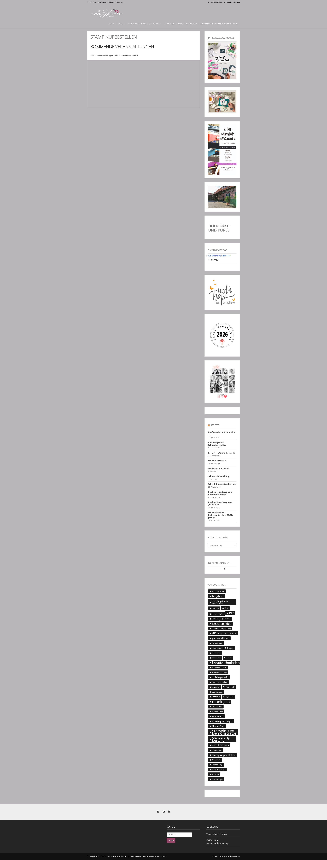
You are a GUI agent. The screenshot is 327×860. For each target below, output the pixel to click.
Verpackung (217, 764)
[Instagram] (224, 569)
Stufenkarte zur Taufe (218, 468)
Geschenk (227, 619)
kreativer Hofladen (219, 667)
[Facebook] (220, 569)
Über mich (169, 23)
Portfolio (154, 23)
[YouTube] (169, 811)
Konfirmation (216, 658)
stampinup (216, 750)
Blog (120, 23)
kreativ (229, 658)
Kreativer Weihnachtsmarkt (221, 453)
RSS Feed (215, 425)
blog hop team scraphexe (220, 602)
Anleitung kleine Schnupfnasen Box (217, 443)
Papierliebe (230, 697)
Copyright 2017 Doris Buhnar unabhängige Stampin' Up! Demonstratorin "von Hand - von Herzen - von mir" (127, 856)
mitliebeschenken (219, 682)
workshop (215, 774)
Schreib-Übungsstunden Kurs (222, 484)
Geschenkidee (221, 624)
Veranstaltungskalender (216, 834)
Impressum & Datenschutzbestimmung (219, 23)
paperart (216, 687)
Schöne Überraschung (218, 476)
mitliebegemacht (220, 677)
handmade (216, 648)
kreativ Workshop (219, 672)
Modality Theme (217, 856)
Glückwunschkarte (224, 633)
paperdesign (217, 692)
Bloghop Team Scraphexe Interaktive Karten (220, 493)
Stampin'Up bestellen (221, 739)
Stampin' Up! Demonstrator (224, 732)
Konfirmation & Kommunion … (221, 433)
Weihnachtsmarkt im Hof (219, 255)
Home (111, 23)
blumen (215, 608)
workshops (217, 779)
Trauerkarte (216, 760)
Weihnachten (218, 769)
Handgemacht (217, 643)
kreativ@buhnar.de (233, 2)
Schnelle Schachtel (217, 460)
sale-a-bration (217, 706)
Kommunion (216, 653)
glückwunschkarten (220, 638)
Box (226, 608)
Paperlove (216, 697)
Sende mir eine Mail (187, 23)
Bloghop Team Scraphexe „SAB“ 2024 (220, 503)
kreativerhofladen (226, 663)
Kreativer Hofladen (136, 23)
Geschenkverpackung (221, 628)
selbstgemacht (217, 716)
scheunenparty (217, 711)
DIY (231, 613)
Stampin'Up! (218, 725)
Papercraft (230, 687)
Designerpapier (217, 614)
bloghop (217, 596)
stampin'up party (220, 745)
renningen (221, 702)
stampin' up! (222, 721)
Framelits (215, 619)
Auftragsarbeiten (218, 591)
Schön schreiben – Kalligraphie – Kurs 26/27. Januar (220, 515)
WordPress (236, 856)
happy (230, 648)
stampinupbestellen (224, 755)
